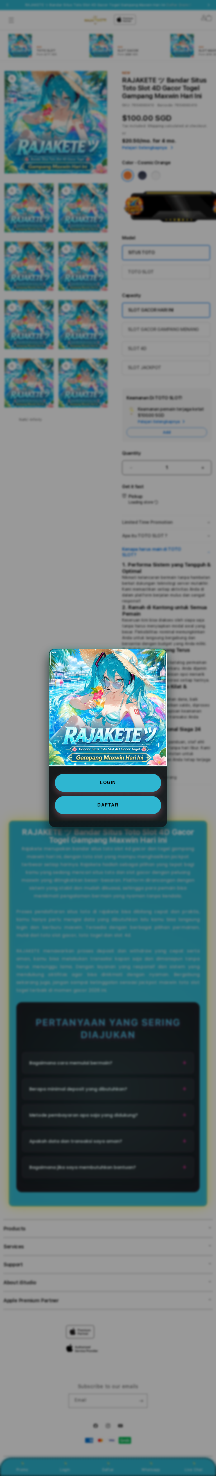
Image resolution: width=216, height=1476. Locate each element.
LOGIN (108, 782)
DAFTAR (108, 805)
